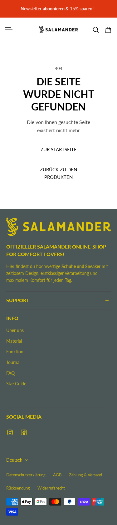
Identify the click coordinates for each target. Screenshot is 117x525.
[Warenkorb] (108, 30)
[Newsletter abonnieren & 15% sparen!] (58, 8)
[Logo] (58, 30)
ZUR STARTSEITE (59, 149)
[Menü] (8, 30)
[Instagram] (10, 432)
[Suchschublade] (96, 30)
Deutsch (14, 460)
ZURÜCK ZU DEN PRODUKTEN (58, 173)
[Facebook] (24, 432)
